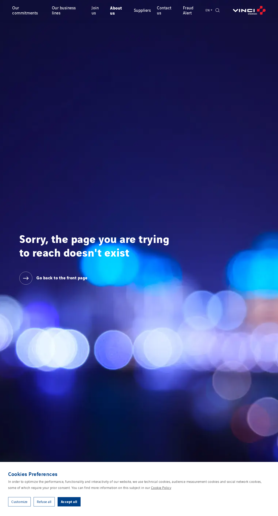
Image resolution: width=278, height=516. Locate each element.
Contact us (164, 10)
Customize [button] (19, 501)
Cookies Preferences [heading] (33, 473)
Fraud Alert (188, 10)
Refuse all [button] (44, 501)
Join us (95, 10)
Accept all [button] (69, 501)
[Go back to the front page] (249, 10)
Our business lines (64, 10)
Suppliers (142, 10)
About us (116, 10)
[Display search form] (217, 10)
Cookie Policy (161, 487)
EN (208, 10)
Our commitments (25, 10)
